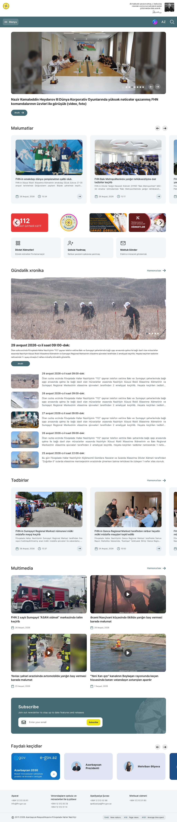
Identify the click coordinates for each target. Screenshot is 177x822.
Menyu (13, 21)
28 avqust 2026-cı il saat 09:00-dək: (63, 393)
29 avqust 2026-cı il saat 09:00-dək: (63, 373)
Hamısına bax (154, 270)
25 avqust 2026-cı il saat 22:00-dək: (63, 453)
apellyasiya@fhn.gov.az (100, 803)
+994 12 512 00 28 (59, 803)
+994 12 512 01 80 (137, 800)
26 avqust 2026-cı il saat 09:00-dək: (63, 433)
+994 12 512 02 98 (98, 800)
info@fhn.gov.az (18, 803)
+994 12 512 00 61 (19, 800)
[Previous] (151, 86)
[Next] (157, 86)
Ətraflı (17, 108)
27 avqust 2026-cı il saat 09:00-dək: (63, 413)
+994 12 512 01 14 (59, 807)
